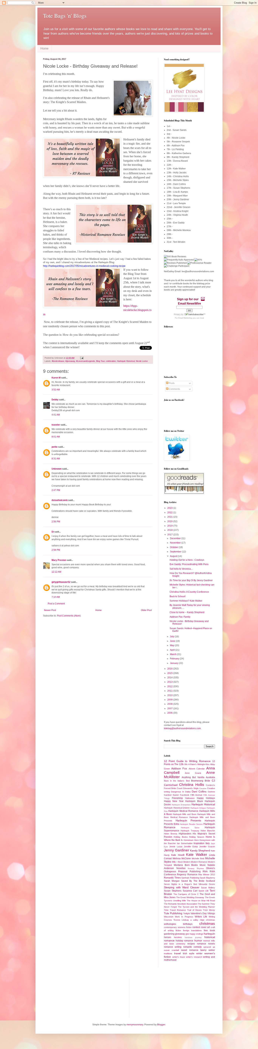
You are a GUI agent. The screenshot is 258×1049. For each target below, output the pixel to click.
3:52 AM (56, 389)
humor (198, 940)
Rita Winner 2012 (206, 874)
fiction (178, 930)
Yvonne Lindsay (181, 920)
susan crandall (171, 950)
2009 (170, 699)
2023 (170, 508)
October (174, 547)
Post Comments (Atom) (69, 615)
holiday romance (184, 940)
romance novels (206, 943)
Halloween (190, 798)
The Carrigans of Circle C (186, 894)
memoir (206, 941)
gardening (169, 934)
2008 (170, 704)
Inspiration (199, 843)
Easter (176, 795)
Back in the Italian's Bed (177, 781)
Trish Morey (209, 910)
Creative (202, 788)
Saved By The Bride (192, 881)
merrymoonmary (135, 1024)
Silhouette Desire (207, 884)
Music (203, 865)
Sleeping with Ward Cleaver (181, 887)
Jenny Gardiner (176, 850)
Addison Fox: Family (180, 617)
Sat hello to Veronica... (181, 569)
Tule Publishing (173, 913)
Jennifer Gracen (207, 846)
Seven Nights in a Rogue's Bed (180, 884)
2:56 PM (56, 521)
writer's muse (178, 957)
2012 (170, 686)
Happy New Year (174, 801)
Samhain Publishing (190, 878)
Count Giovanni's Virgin (188, 788)
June (173, 641)
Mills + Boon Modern (181, 862)
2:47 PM (56, 490)
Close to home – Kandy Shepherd (187, 612)
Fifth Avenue (196, 795)
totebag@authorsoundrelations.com (182, 728)
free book (209, 930)
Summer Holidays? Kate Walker (186, 600)
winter (199, 953)
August (174, 556)
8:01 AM (56, 436)
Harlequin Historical (126, 361)
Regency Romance (187, 874)
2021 (170, 517)
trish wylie (188, 953)
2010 (170, 695)
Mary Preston (59, 560)
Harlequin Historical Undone (177, 808)
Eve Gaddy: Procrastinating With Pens (189, 564)
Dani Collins (199, 791)
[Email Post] (81, 358)
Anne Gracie (193, 773)
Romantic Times (172, 877)
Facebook (184, 795)
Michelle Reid (198, 858)
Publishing (195, 871)
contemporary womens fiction (178, 927)
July (172, 636)
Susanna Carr (190, 890)
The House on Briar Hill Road (201, 900)
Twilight (186, 913)
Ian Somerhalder (185, 843)
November (175, 542)
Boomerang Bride (200, 780)
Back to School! (177, 596)
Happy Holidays (206, 798)
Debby (55, 399)
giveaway (180, 934)
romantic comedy (192, 947)
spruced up (209, 947)
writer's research (194, 957)
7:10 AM (56, 597)
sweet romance (189, 950)
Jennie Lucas (175, 846)
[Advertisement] (62, 997)
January (174, 663)
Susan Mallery (208, 887)
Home (44, 48)
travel (177, 953)
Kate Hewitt (177, 855)
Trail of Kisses (194, 910)
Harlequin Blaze (194, 801)
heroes (167, 937)
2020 (170, 521)
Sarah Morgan (172, 881)
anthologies (170, 924)
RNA (205, 871)
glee (187, 934)
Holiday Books (181, 837)
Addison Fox (179, 768)
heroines (178, 937)
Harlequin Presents (188, 820)
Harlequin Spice (190, 827)
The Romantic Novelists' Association (180, 904)
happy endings (196, 934)
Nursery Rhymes (196, 868)
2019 (170, 525)
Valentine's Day (199, 913)
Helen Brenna (170, 834)
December (175, 538)
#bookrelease (58, 361)
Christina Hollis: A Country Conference (189, 592)
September (176, 551)
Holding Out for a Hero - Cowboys (187, 560)
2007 (170, 708)
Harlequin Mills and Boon (184, 814)
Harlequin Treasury (190, 831)
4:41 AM (56, 414)
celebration (111, 361)
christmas (207, 924)
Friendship (177, 798)
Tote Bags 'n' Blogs (65, 15)
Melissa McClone (182, 858)
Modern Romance (199, 862)
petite (55, 447)
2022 (170, 512)
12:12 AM (56, 572)
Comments (174, 389)
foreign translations (192, 930)
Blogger (161, 1024)
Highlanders (185, 833)
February (175, 658)
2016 (170, 668)
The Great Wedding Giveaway (190, 897)
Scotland (210, 881)
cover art (205, 927)
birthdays (187, 924)
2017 (170, 534)
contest (196, 927)
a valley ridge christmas (202, 920)
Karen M (56, 377)
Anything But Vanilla (193, 777)
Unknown (57, 469)
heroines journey (193, 937)
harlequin (209, 933)
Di (53, 531)
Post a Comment (56, 603)
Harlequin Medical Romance (183, 811)
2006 (170, 713)
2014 (170, 677)
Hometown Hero (191, 840)
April (172, 650)
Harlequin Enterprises (181, 805)
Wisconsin (168, 917)
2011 (170, 690)
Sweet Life (204, 891)
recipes (191, 943)
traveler (56, 424)
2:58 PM (56, 550)
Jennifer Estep (191, 846)
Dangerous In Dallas (181, 792)
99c (186, 764)
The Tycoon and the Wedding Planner (196, 907)
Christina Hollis (191, 785)
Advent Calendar (197, 769)
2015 (170, 673)
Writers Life (201, 916)
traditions (168, 953)
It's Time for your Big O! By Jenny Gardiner (191, 580)
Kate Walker (196, 855)
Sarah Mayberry (207, 878)
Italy (207, 843)
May (172, 645)
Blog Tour (100, 361)
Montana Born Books (186, 865)
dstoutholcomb (60, 500)
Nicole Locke (142, 361)
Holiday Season (196, 837)
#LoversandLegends (85, 361)
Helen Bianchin (208, 831)
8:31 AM (56, 458)
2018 (170, 530)
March (173, 654)
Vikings (211, 913)
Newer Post (50, 610)
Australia (210, 777)
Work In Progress (184, 917)
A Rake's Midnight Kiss (198, 764)
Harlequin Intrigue (198, 808)
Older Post (146, 610)
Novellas (180, 868)
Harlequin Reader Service (191, 824)
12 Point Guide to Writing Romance (187, 761)
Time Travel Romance (175, 910)
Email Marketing (185, 318)
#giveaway (70, 361)
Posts (171, 383)
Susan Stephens (173, 890)
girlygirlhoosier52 (61, 582)
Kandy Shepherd (200, 850)
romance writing (173, 947)
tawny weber (207, 950)
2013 (170, 682)
